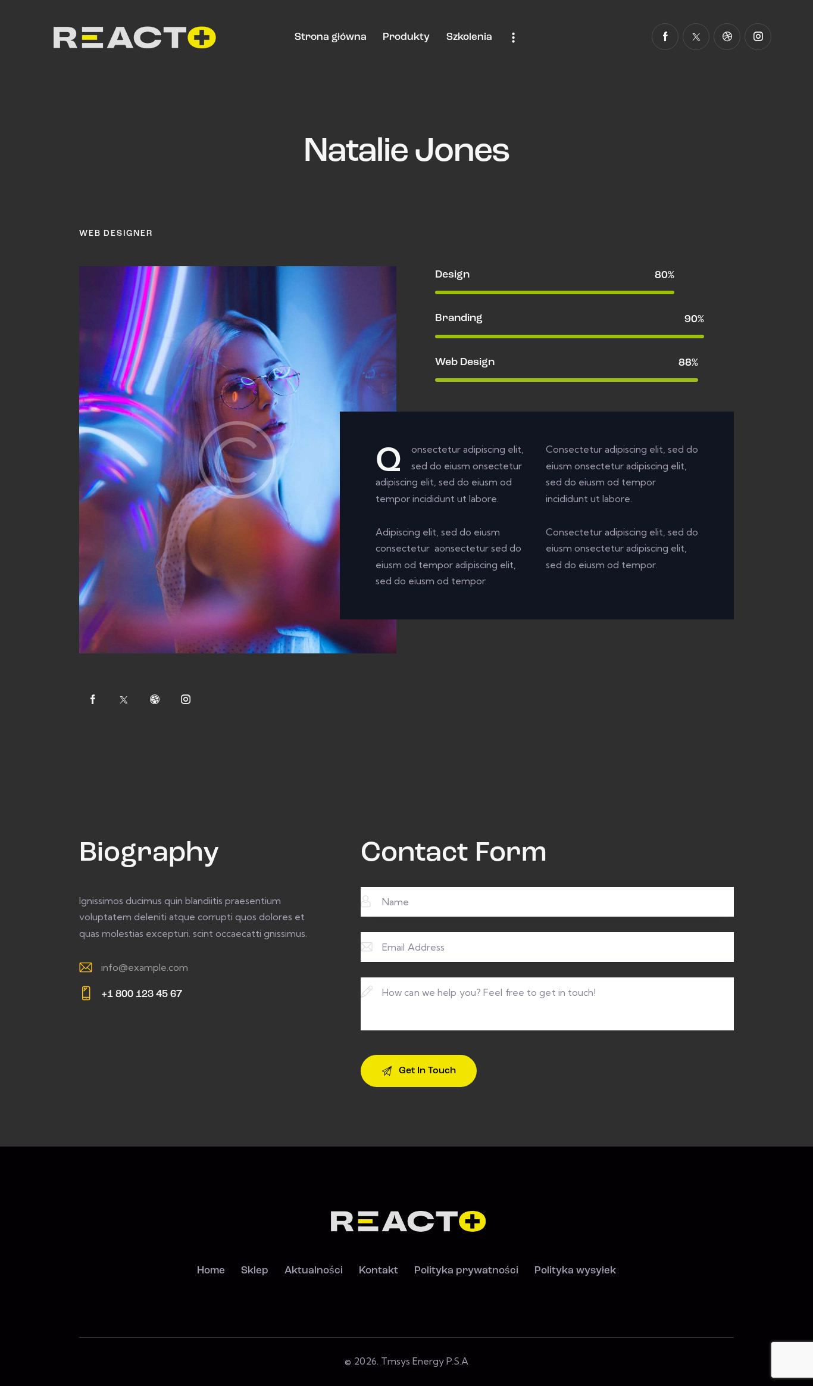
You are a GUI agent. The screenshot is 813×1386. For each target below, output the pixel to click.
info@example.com (144, 967)
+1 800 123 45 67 (141, 994)
